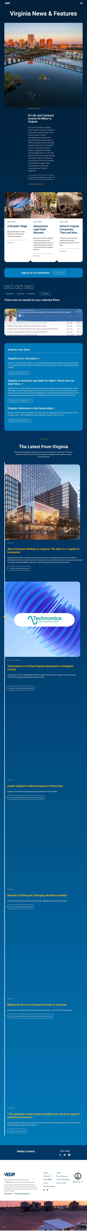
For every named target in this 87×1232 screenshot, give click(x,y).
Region (28, 287)
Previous (3, 228)
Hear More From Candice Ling (17, 1131)
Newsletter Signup (49, 1186)
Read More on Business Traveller (18, 420)
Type (18, 287)
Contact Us (47, 1176)
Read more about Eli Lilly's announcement (41, 177)
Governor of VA (61, 1183)
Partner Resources (62, 1176)
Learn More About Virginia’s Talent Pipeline (20, 907)
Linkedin (44, 1189)
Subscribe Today (59, 272)
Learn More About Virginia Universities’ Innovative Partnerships (26, 797)
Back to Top (77, 1182)
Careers (46, 1183)
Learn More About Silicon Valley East (19, 568)
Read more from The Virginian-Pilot (19, 400)
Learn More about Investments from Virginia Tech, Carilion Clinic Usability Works (30, 1016)
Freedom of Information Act (22, 1193)
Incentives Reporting (63, 1179)
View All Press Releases (34, 184)
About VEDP (48, 1179)
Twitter (48, 1189)
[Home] (7, 3)
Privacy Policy (8, 1193)
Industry (8, 287)
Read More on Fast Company (17, 373)
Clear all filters (45, 293)
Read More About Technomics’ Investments (21, 688)
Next (84, 228)
